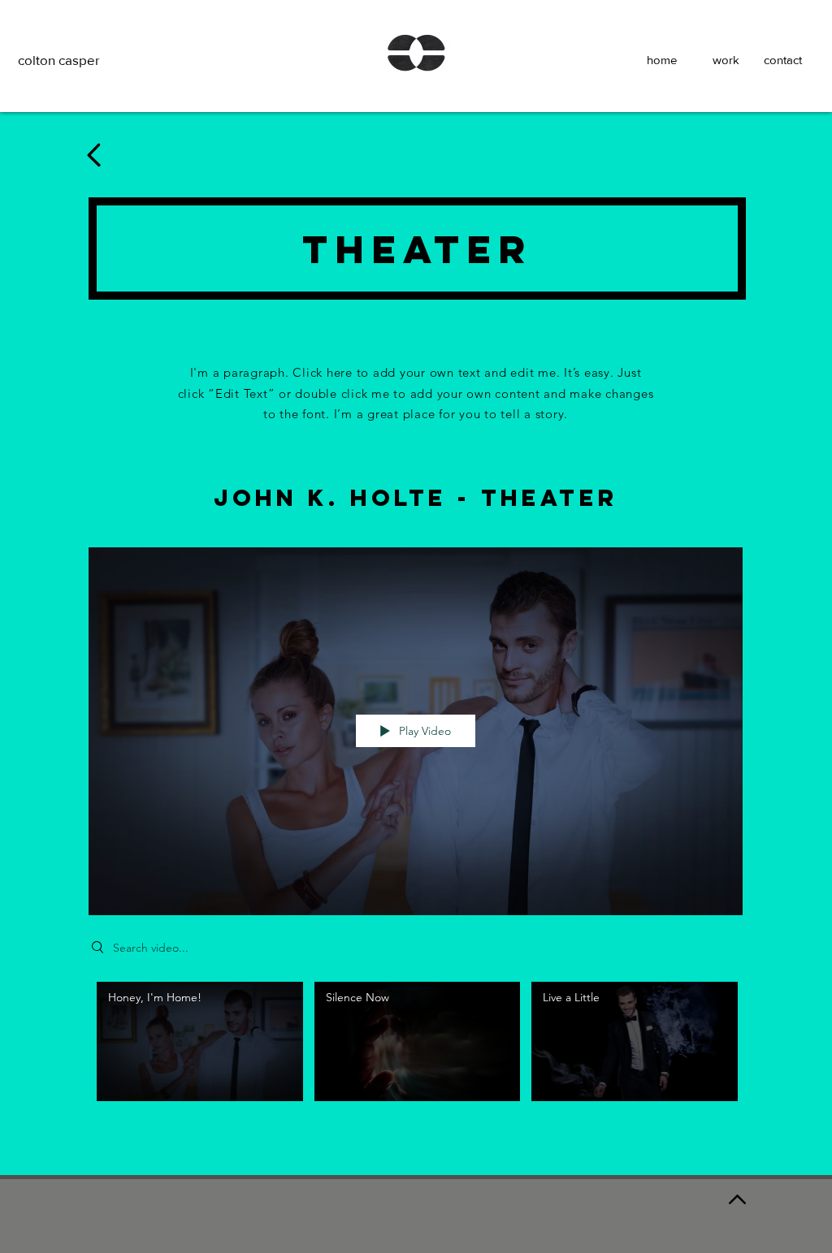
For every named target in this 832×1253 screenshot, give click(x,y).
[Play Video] (199, 1041)
